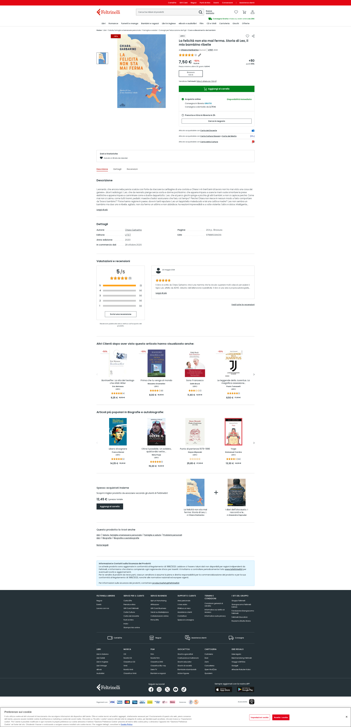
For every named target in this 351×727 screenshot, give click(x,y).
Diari (206, 658)
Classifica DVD (157, 662)
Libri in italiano (102, 654)
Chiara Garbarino (190, 50)
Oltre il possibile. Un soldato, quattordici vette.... (156, 450)
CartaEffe (172, 3)
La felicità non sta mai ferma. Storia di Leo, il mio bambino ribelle (195, 511)
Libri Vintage (102, 665)
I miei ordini (182, 604)
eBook (99, 669)
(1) (130, 278)
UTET (210, 50)
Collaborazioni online (159, 616)
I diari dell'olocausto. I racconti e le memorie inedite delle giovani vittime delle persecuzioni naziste (236, 511)
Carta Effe (128, 600)
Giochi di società (185, 665)
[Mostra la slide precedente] (97, 374)
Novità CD (128, 658)
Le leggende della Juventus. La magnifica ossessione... (233, 382)
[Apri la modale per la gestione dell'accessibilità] (251, 701)
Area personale (184, 600)
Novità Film (155, 658)
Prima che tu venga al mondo (156, 380)
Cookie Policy (126, 724)
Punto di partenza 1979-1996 (195, 449)
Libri (98, 535)
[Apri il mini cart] (244, 12)
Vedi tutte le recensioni (242, 304)
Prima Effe (155, 620)
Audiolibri (100, 673)
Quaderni (208, 673)
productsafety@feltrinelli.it (165, 583)
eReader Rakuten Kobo (241, 669)
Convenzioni (227, 3)
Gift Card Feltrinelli (131, 608)
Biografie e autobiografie (126, 538)
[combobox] (170, 12)
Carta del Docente (208, 130)
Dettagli (117, 169)
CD (125, 654)
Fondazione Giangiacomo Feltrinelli (243, 612)
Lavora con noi (103, 608)
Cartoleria (209, 654)
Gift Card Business (158, 608)
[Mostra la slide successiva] (254, 374)
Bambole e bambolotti (187, 669)
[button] (200, 12)
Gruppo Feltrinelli (238, 600)
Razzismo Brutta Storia (241, 621)
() (196, 55)
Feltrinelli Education (240, 617)
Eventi (216, 3)
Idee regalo (236, 654)
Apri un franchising (158, 600)
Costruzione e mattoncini (188, 658)
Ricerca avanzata (210, 12)
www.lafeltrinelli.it (234, 569)
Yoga (233, 449)
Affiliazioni (155, 604)
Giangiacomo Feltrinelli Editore (241, 605)
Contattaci (182, 616)
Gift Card (183, 3)
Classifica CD (129, 662)
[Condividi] (253, 36)
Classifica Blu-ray (158, 665)
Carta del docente (131, 616)
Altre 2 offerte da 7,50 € (206, 81)
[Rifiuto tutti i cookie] (347, 717)
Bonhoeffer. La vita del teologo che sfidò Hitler (117, 382)
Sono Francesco (195, 380)
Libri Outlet (101, 658)
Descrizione (102, 169)
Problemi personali (172, 535)
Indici (126, 623)
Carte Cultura (129, 612)
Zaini (207, 662)
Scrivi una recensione (120, 314)
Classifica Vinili (130, 673)
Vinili (125, 665)
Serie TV (154, 669)
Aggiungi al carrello (219, 88)
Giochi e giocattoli (185, 654)
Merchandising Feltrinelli (242, 658)
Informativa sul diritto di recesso (215, 611)
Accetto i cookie (281, 717)
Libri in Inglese (102, 662)
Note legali (102, 545)
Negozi (193, 3)
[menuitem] (103, 23)
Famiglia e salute (152, 535)
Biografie (107, 538)
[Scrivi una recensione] (199, 55)
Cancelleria (209, 665)
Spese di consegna (186, 620)
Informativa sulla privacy (215, 616)
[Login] (252, 12)
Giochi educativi (184, 662)
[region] (175, 717)
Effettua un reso (184, 608)
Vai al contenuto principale (108, 3)
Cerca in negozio (216, 121)
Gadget (235, 665)
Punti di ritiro (205, 3)
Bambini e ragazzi (158, 673)
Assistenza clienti (246, 3)
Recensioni (132, 169)
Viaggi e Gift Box (238, 662)
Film (152, 654)
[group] (215, 18)
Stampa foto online (132, 627)
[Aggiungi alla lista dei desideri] (247, 36)
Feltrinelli (192, 81)
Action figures (183, 673)
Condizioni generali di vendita (214, 604)
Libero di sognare (118, 449)
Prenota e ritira (129, 604)
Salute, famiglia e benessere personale (122, 535)
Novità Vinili (128, 669)
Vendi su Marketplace (160, 612)
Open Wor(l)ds (211, 669)
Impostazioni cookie (259, 717)
